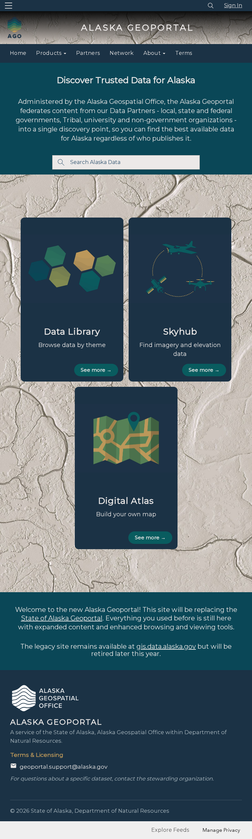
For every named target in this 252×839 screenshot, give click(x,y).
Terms (183, 53)
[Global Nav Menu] (8, 5)
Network (122, 53)
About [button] (152, 53)
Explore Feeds (170, 830)
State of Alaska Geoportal (61, 618)
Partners (88, 53)
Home (18, 53)
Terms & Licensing (36, 754)
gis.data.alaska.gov (166, 646)
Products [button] (49, 53)
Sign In (233, 5)
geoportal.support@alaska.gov (63, 766)
